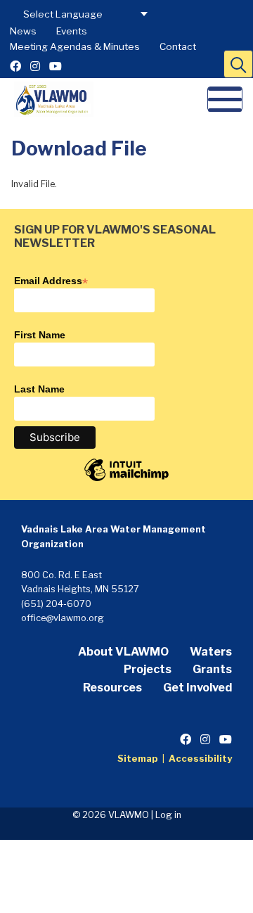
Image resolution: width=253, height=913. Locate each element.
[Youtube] (55, 66)
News (23, 31)
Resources (112, 687)
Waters (211, 651)
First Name (39, 334)
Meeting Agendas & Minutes (75, 46)
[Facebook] (15, 66)
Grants (212, 669)
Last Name (39, 389)
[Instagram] (35, 66)
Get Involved (197, 687)
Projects (147, 669)
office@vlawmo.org (62, 618)
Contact (178, 46)
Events (71, 31)
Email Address (51, 280)
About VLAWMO (123, 651)
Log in (168, 815)
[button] (238, 64)
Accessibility (200, 758)
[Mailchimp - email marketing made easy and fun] (126, 480)
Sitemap (137, 758)
